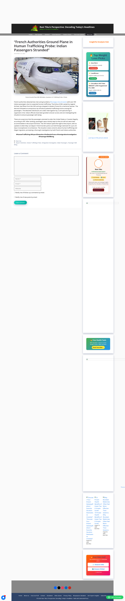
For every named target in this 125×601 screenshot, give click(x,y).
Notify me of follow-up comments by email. (30, 193)
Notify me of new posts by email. (26, 197)
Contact (43, 595)
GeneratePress (83, 598)
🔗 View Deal (93, 78)
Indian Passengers (62, 143)
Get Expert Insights (93, 595)
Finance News (67, 34)
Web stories (58, 595)
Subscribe (104, 595)
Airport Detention (21, 143)
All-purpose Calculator (79, 595)
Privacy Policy (67, 595)
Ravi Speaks (38, 34)
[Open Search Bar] (96, 34)
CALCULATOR (35, 595)
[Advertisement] (62, 12)
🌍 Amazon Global (98, 569)
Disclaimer (50, 595)
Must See (89, 34)
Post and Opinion (79, 34)
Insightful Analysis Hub (97, 42)
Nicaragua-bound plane (58, 102)
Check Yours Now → (98, 347)
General (47, 34)
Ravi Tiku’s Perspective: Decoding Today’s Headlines (67, 27)
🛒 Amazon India (98, 564)
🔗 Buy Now (92, 93)
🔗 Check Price (93, 68)
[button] (114, 597)
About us (26, 595)
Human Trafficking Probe (34, 143)
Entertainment (56, 34)
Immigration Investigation (49, 143)
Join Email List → (98, 190)
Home (30, 34)
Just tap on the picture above (98, 138)
